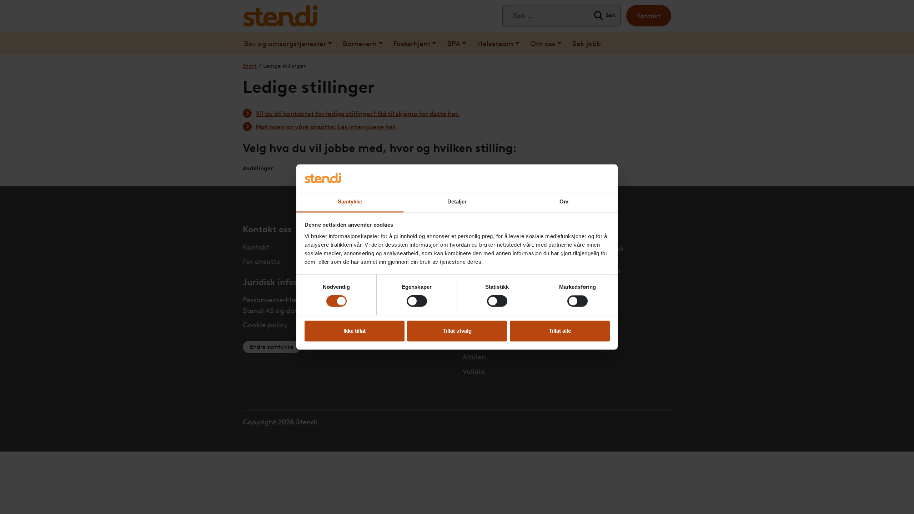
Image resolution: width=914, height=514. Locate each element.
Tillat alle (560, 331)
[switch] (417, 301)
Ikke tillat (354, 331)
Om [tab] (563, 201)
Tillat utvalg (457, 331)
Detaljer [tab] (457, 201)
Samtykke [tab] (350, 201)
